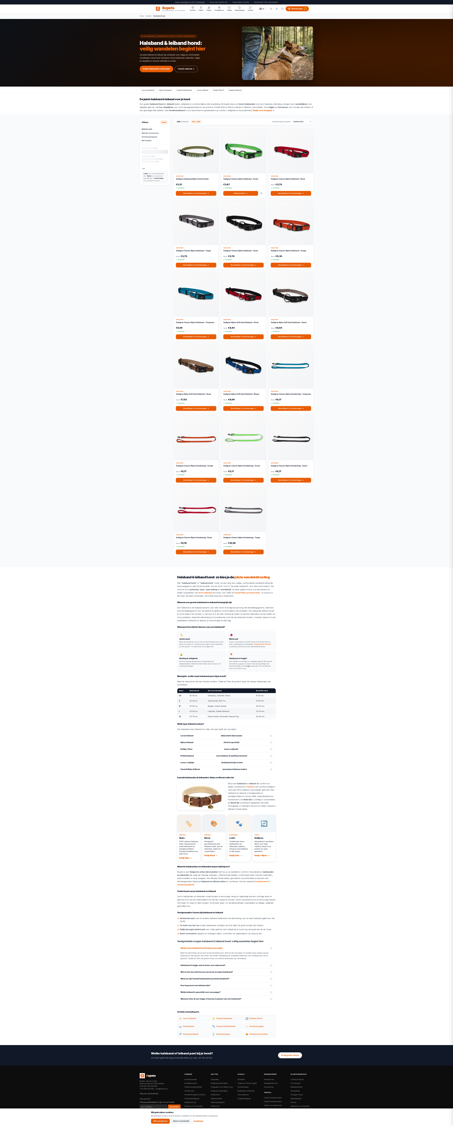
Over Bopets (295, 1083)
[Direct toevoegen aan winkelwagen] (261, 193)
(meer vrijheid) (209, 749)
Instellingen (198, 1121)
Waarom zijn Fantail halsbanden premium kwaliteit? (204, 979)
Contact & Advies (297, 1079)
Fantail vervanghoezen (273, 1105)
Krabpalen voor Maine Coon (222, 1087)
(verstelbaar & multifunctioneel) (213, 756)
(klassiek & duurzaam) (211, 736)
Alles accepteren (160, 1121)
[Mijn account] (276, 8)
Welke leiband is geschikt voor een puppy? (200, 992)
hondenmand (261, 881)
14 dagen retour (297, 1095)
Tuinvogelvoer (243, 1095)
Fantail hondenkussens (273, 1101)
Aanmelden (174, 1107)
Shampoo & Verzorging (193, 1106)
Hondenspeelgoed (149, 137)
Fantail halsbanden (184, 90)
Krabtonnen (215, 1095)
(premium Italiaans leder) (213, 769)
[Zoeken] (271, 8)
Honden (148, 16)
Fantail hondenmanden (193, 1087)
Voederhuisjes (243, 1087)
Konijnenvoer (269, 1079)
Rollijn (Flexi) (218, 90)
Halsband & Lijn (190, 1102)
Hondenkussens (190, 1083)
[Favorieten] (282, 8)
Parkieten (241, 1079)
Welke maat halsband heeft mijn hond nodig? (201, 948)
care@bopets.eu (161, 1089)
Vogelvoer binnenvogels (247, 1083)
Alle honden (146, 140)
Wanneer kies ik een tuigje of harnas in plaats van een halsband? (210, 999)
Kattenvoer (215, 1106)
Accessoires (269, 1087)
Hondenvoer (189, 1091)
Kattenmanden (216, 1098)
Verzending (295, 1091)
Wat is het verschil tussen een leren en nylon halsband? (206, 972)
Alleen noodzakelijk (181, 1121)
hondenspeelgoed (185, 884)
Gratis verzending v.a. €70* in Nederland (190, 2)
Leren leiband (202, 90)
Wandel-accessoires (150, 133)
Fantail (250, 787)
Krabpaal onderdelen (219, 1091)
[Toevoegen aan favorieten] (215, 132)
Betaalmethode (296, 1087)
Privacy (293, 1102)
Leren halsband (148, 90)
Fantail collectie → (186, 69)
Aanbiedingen (296, 1098)
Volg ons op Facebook (149, 1094)
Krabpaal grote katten (219, 1083)
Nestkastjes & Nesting (245, 1091)
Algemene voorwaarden (300, 1106)
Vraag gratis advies (290, 1055)
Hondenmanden (190, 1079)
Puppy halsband (235, 90)
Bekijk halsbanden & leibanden (156, 69)
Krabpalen (215, 1079)
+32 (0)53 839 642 (147, 1089)
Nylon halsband (165, 90)
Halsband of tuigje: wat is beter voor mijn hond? (202, 965)
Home (142, 16)
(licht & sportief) (209, 742)
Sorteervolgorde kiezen (281, 122)
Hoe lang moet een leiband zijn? (195, 985)
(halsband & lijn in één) (211, 763)
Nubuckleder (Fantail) (262, 644)
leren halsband (205, 593)
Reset (164, 122)
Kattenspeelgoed (217, 1102)
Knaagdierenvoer (271, 1083)
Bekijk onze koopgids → (264, 110)
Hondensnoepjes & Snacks (195, 1095)
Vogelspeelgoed (244, 1098)
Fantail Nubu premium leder (247, 593)
